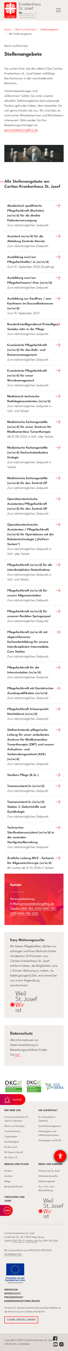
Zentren (8, 1176)
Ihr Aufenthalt (47, 1110)
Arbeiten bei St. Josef (49, 1171)
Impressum (11, 1290)
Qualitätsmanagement (49, 1126)
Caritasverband (12, 1131)
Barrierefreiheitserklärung (22, 1301)
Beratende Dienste (13, 1187)
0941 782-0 (18, 1241)
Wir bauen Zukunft (13, 1152)
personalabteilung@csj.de (21, 130)
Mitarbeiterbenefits (48, 1176)
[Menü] (58, 10)
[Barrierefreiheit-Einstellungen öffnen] (60, 1156)
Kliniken (8, 1171)
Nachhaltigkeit (11, 1142)
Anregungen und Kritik (49, 1140)
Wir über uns (12, 1110)
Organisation (10, 1136)
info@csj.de (31, 1241)
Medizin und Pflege (16, 1164)
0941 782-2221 (28, 913)
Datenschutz (12, 1293)
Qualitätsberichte (13, 1254)
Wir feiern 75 (10, 1157)
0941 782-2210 (31, 908)
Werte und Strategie (14, 1126)
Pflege (7, 1181)
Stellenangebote (46, 1181)
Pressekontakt (13, 1297)
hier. (18, 1054)
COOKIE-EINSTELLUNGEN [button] (21, 1320)
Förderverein (10, 1147)
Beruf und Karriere (50, 1164)
